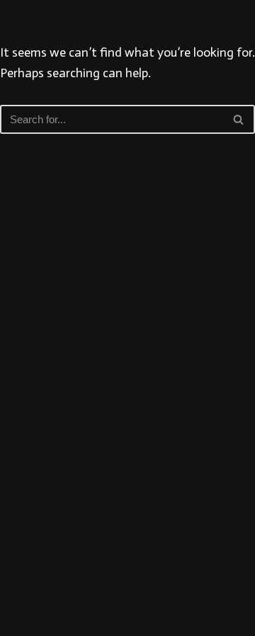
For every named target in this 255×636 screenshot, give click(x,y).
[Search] (239, 119)
